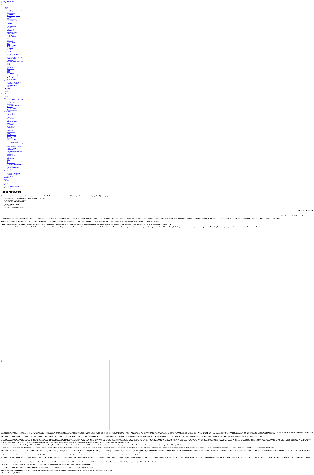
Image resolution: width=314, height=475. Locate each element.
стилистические (11, 33)
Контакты (6, 91)
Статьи (6, 8)
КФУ (8, 70)
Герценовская (11, 67)
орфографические (12, 36)
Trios (8, 44)
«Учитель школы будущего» (15, 75)
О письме (10, 11)
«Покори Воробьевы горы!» (15, 61)
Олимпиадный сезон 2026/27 (15, 54)
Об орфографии (11, 19)
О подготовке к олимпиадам (15, 10)
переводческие (11, 35)
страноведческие (12, 32)
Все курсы (10, 86)
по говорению (11, 29)
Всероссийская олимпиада (14, 57)
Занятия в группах (12, 85)
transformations (11, 42)
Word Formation (11, 45)
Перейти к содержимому (7, 1)
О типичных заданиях (13, 16)
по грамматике (11, 24)
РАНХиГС (10, 64)
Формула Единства (12, 79)
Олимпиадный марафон (14, 82)
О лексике (10, 14)
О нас (5, 89)
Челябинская (10, 76)
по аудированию (11, 26)
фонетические (11, 38)
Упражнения (7, 22)
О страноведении (12, 20)
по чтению (10, 27)
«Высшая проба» (12, 58)
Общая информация (12, 52)
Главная (6, 7)
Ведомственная (11, 66)
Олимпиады (7, 51)
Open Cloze (10, 48)
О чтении (10, 17)
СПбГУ (9, 63)
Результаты (7, 88)
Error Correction (11, 49)
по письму (10, 23)
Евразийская (10, 69)
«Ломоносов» (11, 60)
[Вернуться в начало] (4, 3)
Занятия (6, 80)
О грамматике (11, 13)
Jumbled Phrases (11, 47)
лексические (10, 30)
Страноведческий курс (13, 83)
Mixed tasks (10, 41)
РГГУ (8, 72)
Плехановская (11, 73)
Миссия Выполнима (13, 77)
